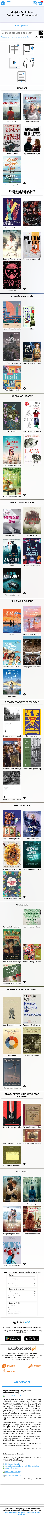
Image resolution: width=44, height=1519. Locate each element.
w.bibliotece (21, 1355)
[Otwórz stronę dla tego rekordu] (12, 107)
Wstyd (9, 1309)
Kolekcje (27, 37)
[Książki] (15, 55)
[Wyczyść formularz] (36, 37)
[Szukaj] (41, 33)
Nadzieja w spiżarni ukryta (15, 1311)
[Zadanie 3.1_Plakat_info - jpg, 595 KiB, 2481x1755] (13, 1396)
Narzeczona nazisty (13, 1307)
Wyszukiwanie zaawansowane (12, 37)
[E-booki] (22, 82)
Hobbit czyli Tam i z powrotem (16, 1282)
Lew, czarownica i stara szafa (16, 1280)
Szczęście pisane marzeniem (16, 1305)
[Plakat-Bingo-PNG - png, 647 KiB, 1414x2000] (12, 1472)
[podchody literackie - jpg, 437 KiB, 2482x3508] (12, 1475)
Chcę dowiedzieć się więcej (15, 1512)
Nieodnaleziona (12, 1284)
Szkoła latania (12, 1278)
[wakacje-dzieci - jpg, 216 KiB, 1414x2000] (10, 1468)
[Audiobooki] (29, 55)
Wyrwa (9, 1300)
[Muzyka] (29, 69)
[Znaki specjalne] (41, 37)
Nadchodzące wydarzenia (13, 1454)
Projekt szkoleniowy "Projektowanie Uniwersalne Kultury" (18, 1392)
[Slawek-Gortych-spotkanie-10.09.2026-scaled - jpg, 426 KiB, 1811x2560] (21, 1466)
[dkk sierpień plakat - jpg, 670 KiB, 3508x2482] (11, 1464)
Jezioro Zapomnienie (13, 1313)
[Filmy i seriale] (15, 69)
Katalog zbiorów (22, 26)
